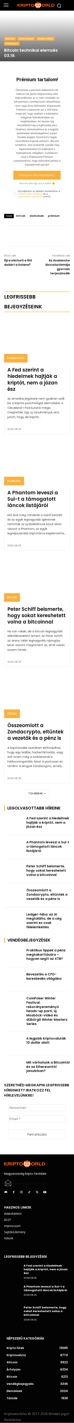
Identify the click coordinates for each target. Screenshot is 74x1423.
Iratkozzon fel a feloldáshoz (37, 175)
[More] (46, 236)
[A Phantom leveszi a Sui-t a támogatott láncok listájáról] (37, 462)
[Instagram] (21, 1192)
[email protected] (30, 1184)
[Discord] (6, 1192)
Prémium (12, 44)
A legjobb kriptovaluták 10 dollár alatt (46, 1040)
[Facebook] (27, 236)
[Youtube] (45, 1192)
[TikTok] (29, 1192)
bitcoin (20, 216)
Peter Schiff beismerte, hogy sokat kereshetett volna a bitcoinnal (36, 615)
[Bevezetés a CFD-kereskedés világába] (14, 979)
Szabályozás (15, 358)
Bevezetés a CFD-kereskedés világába (43, 976)
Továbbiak (35, 793)
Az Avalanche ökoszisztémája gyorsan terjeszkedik (57, 266)
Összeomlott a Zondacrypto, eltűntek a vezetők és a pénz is (35, 731)
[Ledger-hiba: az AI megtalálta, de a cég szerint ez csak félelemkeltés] (14, 919)
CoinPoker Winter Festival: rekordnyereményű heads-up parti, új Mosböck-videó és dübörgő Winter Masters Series (46, 1011)
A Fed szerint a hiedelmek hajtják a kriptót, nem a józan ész (32, 379)
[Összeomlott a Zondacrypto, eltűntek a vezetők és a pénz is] (37, 695)
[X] (37, 236)
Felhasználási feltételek (30, 193)
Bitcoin (10, 39)
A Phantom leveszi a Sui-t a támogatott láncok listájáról (32, 499)
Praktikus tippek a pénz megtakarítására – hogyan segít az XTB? (46, 954)
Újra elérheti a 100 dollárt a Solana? (18, 262)
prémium (54, 216)
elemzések (37, 216)
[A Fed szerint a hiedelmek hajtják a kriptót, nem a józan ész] (37, 340)
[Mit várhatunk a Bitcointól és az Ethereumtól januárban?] (14, 1067)
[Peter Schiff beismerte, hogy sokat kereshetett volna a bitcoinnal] (37, 579)
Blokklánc (14, 481)
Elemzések (26, 39)
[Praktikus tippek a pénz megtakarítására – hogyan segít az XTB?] (14, 955)
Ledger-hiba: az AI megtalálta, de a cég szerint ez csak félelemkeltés (43, 920)
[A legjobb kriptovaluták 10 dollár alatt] (14, 1043)
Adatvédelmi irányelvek (30, 196)
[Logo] (37, 5)
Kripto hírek (45, 39)
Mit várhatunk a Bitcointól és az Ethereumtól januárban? (48, 1066)
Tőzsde (12, 713)
